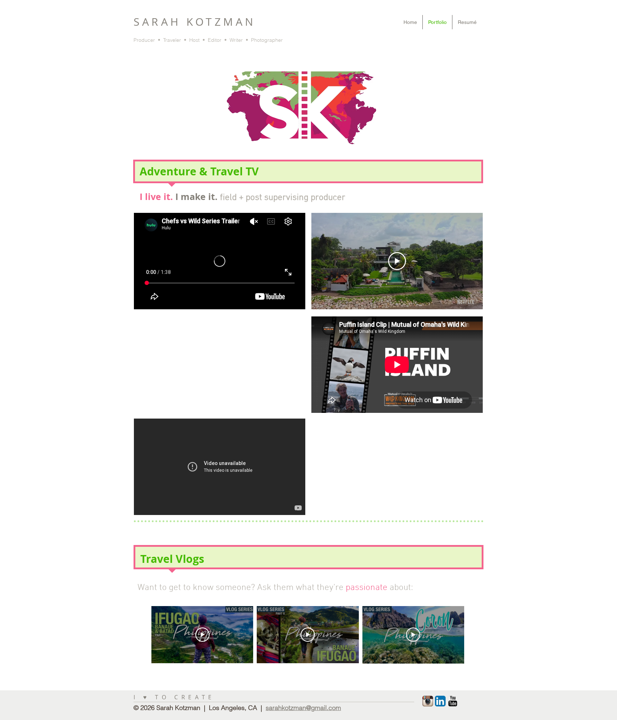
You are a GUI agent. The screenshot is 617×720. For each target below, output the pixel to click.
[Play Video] (202, 635)
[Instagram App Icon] (427, 701)
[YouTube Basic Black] (452, 701)
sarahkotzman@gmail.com (303, 708)
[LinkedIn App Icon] (440, 701)
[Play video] (397, 261)
